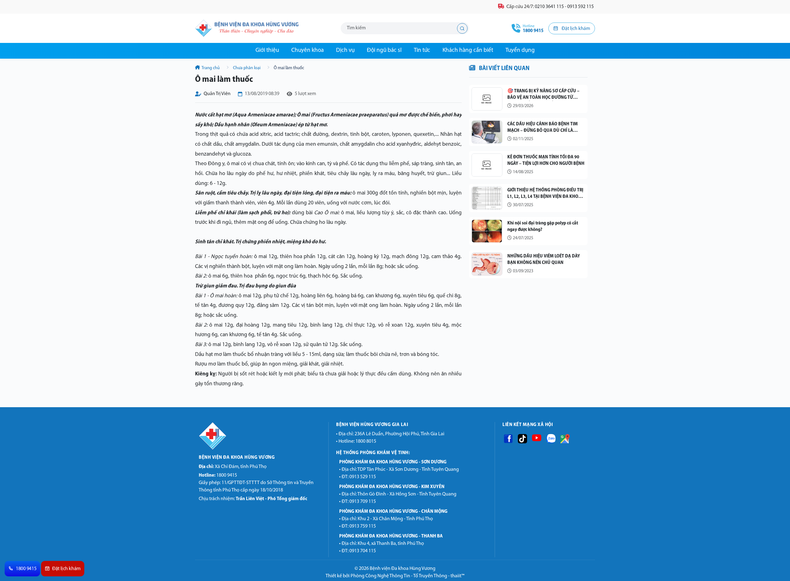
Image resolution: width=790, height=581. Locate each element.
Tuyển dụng (520, 50)
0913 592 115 (580, 6)
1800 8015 (366, 441)
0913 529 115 (362, 476)
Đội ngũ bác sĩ (384, 50)
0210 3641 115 (549, 6)
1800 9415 (218, 475)
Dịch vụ (345, 50)
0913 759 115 (362, 526)
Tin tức (422, 50)
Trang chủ (211, 68)
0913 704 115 (362, 551)
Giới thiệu (267, 50)
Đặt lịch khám (575, 28)
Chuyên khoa (307, 50)
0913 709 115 (362, 501)
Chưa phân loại (246, 68)
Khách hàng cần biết (468, 50)
